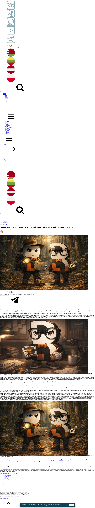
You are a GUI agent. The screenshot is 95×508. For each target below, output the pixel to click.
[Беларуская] (11, 56)
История (4, 110)
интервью (61, 460)
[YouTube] (11, 34)
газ (3, 220)
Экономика (5, 109)
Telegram (15, 473)
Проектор (6, 131)
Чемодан (6, 126)
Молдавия (7, 101)
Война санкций (5, 222)
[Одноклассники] (11, 17)
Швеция (6, 107)
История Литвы (6, 476)
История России (6, 478)
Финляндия (7, 106)
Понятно (71, 505)
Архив (4, 483)
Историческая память (7, 479)
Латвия (6, 97)
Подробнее (67, 505)
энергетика (5, 221)
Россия (6, 95)
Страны (4, 94)
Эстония (6, 98)
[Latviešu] (11, 73)
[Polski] (11, 81)
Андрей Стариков (3, 234)
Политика (4, 108)
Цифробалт (7, 124)
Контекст (4, 111)
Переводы (7, 121)
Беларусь (6, 99)
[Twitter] (11, 25)
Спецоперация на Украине (8, 215)
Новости (4, 93)
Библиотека (7, 130)
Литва (6, 96)
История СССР (5, 477)
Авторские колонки (8, 127)
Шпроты (6, 122)
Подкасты (7, 132)
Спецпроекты (7, 129)
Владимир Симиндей (7, 475)
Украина (6, 100)
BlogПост (6, 123)
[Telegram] (11, 42)
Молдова (4, 218)
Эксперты (7, 128)
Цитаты (6, 133)
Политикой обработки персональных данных (53, 505)
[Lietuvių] (11, 64)
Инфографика (7, 125)
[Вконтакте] (11, 8)
